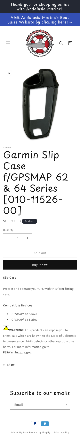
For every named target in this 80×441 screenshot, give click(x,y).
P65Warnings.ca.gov (17, 352)
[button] (8, 43)
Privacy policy (61, 432)
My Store (24, 432)
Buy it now (40, 265)
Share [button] (11, 364)
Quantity (8, 230)
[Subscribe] (65, 405)
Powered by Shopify (39, 432)
